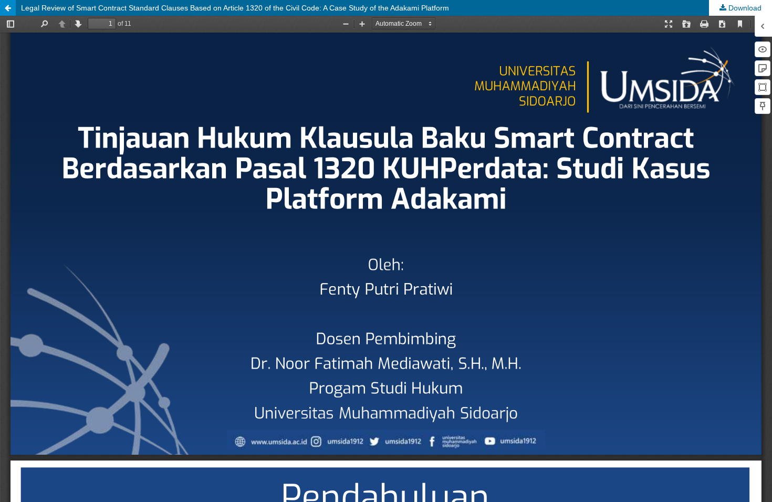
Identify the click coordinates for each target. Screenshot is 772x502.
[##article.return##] (8, 8)
